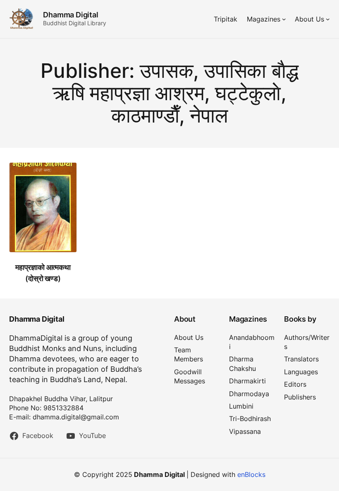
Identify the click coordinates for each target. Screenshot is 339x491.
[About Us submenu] (328, 19)
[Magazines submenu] (284, 19)
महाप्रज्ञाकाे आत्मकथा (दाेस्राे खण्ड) (43, 273)
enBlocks (251, 474)
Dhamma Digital (70, 14)
